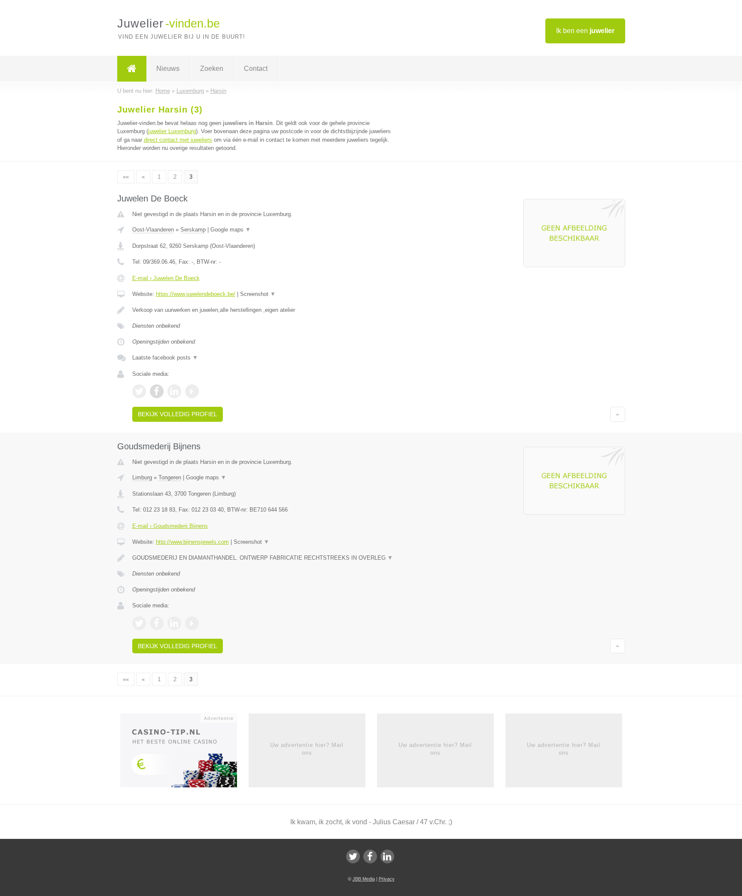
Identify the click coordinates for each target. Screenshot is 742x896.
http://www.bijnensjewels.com (192, 542)
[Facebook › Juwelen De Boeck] (157, 391)
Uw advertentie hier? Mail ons (307, 749)
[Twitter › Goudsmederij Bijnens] (139, 623)
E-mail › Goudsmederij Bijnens (170, 526)
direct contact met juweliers (178, 140)
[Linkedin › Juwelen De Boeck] (174, 391)
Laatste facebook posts (165, 357)
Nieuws (167, 68)
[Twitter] (353, 856)
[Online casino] (184, 753)
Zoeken (211, 68)
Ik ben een (585, 30)
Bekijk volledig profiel (177, 414)
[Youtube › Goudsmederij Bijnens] (192, 623)
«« (126, 177)
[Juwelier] (131, 69)
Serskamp (193, 229)
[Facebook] (370, 856)
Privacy (387, 878)
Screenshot (258, 294)
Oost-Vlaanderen (153, 229)
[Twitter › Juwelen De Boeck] (139, 391)
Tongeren (169, 477)
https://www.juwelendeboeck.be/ (195, 294)
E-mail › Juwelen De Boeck (166, 278)
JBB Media (364, 878)
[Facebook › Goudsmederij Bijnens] (157, 623)
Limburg (142, 477)
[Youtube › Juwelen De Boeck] (192, 391)
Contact (256, 68)
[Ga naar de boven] (617, 414)
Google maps (230, 229)
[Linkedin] (387, 856)
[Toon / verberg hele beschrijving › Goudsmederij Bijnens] (264, 558)
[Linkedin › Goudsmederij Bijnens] (174, 623)
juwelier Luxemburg (172, 131)
